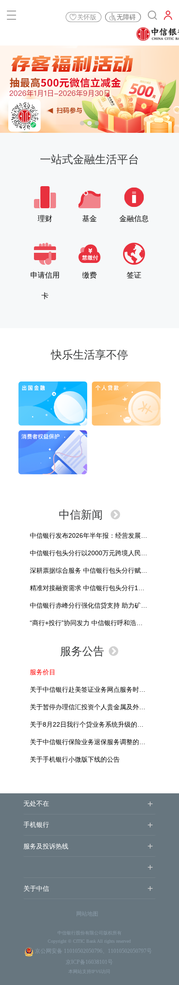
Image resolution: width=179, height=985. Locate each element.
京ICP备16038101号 (89, 962)
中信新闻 (82, 514)
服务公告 (82, 651)
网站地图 (87, 914)
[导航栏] (11, 17)
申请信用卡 (45, 278)
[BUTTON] (168, 17)
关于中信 (36, 888)
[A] (43, 672)
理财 (45, 218)
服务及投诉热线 (45, 846)
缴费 (89, 275)
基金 (89, 218)
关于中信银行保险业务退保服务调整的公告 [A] (91, 742)
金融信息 (134, 218)
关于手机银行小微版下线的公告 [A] (75, 759)
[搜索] (152, 17)
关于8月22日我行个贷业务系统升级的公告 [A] (90, 724)
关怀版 (86, 17)
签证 (134, 275)
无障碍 (126, 17)
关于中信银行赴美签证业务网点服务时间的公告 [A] (97, 689)
